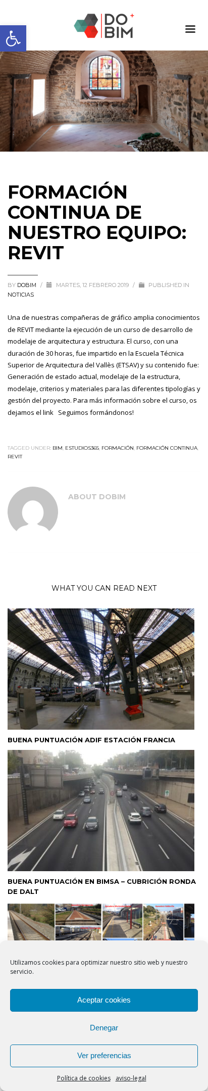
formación (117, 448)
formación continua (166, 448)
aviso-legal (131, 1078)
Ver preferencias (104, 1055)
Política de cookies (84, 1078)
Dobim (27, 285)
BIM (58, 448)
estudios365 (82, 448)
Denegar (104, 1027)
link (48, 412)
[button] (13, 38)
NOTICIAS (21, 294)
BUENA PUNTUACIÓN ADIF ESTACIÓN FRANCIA (91, 740)
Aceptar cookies (104, 999)
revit (15, 456)
